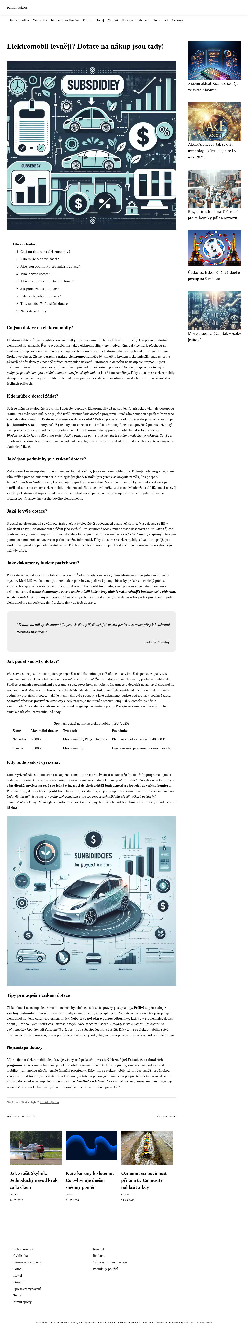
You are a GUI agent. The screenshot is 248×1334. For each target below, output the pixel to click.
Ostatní (113, 20)
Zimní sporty (174, 20)
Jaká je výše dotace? (35, 274)
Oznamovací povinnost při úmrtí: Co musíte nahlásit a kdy (144, 1180)
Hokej (100, 20)
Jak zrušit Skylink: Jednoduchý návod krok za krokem (34, 1180)
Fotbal (87, 20)
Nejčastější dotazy (33, 311)
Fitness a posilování (65, 20)
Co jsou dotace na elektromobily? (45, 252)
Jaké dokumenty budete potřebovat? (47, 281)
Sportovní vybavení (135, 20)
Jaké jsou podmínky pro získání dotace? (50, 266)
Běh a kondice (19, 20)
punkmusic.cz (17, 7)
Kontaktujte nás (49, 1102)
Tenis (157, 20)
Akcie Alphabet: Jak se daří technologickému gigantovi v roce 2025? (212, 150)
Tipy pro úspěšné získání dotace (44, 303)
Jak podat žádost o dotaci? (39, 289)
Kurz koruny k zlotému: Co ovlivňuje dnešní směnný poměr (90, 1180)
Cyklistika (40, 20)
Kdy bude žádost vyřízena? (40, 296)
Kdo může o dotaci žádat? (39, 259)
